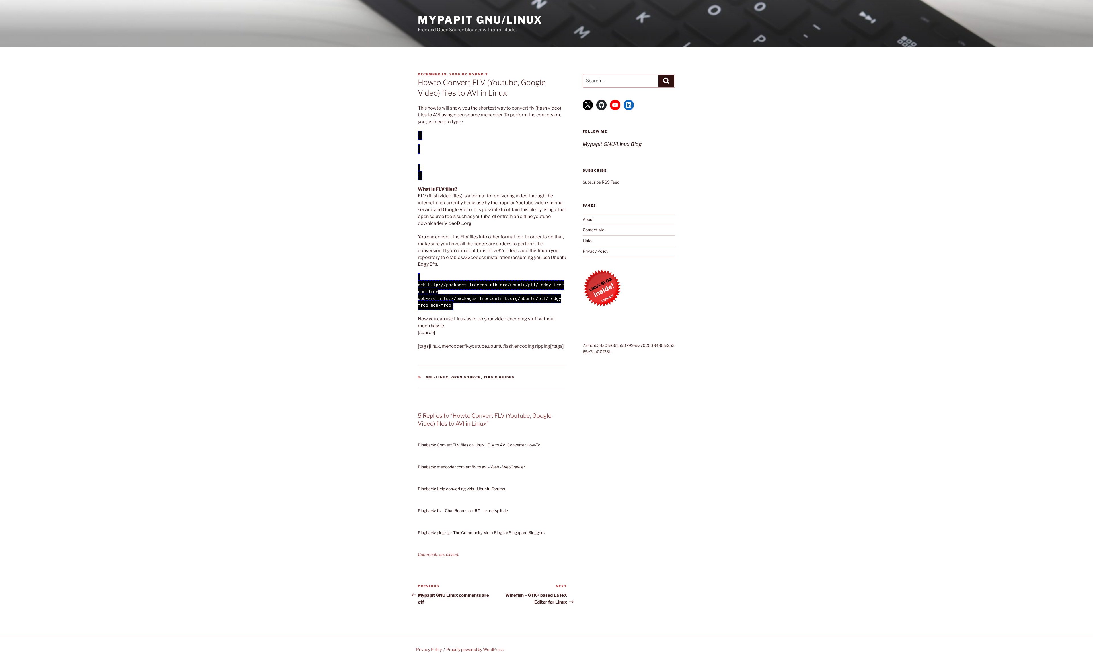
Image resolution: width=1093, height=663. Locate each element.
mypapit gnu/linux (480, 20)
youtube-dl (484, 216)
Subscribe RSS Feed (601, 182)
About (588, 219)
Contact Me (593, 229)
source (426, 332)
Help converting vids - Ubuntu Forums (471, 488)
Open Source (466, 377)
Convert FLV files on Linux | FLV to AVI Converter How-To (488, 444)
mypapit (478, 74)
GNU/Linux (437, 377)
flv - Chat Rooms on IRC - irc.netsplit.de (472, 510)
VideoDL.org (457, 223)
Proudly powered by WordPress (475, 649)
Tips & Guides (499, 377)
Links (587, 240)
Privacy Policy (595, 251)
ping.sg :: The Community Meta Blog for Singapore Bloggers (491, 532)
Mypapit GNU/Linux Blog (612, 144)
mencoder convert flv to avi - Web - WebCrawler (481, 466)
